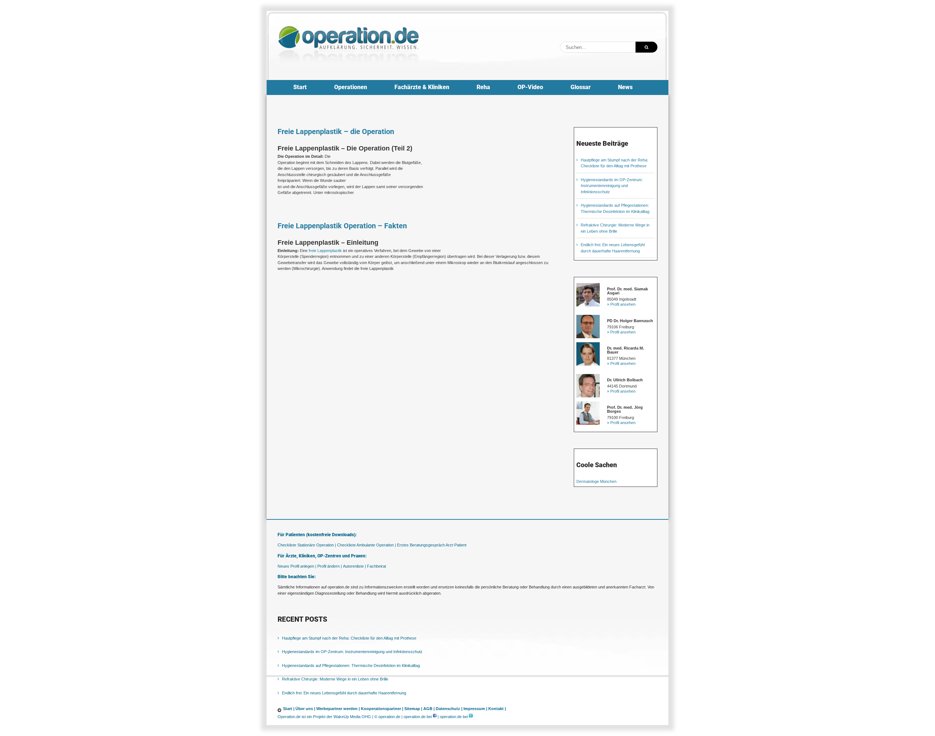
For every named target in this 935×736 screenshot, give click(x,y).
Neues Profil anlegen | (297, 566)
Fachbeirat (376, 566)
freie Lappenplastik (325, 250)
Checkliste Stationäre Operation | (307, 545)
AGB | (429, 708)
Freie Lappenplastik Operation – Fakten (342, 225)
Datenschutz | (449, 708)
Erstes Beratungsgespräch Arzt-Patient (431, 545)
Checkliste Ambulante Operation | (366, 545)
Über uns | (305, 708)
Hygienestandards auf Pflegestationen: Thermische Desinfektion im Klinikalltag (351, 665)
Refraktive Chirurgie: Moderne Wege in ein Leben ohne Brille (335, 679)
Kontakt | (497, 708)
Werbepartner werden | (338, 708)
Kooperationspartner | (382, 708)
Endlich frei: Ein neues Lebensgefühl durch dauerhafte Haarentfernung (344, 693)
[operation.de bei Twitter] (471, 716)
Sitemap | (413, 708)
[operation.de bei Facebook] (434, 716)
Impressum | (475, 708)
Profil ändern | (329, 566)
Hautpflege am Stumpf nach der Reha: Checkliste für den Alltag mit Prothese (349, 638)
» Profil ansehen (621, 304)
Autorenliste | (354, 566)
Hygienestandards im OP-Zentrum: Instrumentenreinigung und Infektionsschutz (612, 186)
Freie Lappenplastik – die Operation (336, 131)
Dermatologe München (596, 481)
